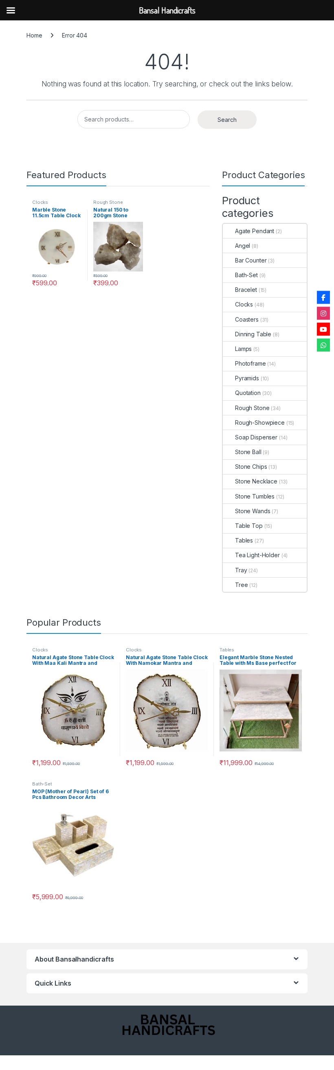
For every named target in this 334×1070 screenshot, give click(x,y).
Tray (241, 570)
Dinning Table (253, 334)
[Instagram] (323, 313)
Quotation (248, 392)
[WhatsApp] (323, 344)
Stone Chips (251, 466)
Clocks (40, 202)
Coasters (247, 319)
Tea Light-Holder (257, 555)
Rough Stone (108, 202)
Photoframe (250, 363)
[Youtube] (323, 328)
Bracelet (246, 289)
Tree (241, 584)
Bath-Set (246, 274)
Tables (244, 540)
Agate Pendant (254, 230)
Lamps (243, 348)
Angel (242, 245)
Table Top (249, 525)
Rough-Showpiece (260, 422)
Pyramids (247, 378)
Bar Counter (250, 260)
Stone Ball (248, 451)
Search (227, 119)
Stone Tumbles (255, 496)
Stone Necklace (256, 481)
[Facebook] (323, 297)
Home (34, 35)
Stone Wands (252, 510)
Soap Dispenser (256, 437)
